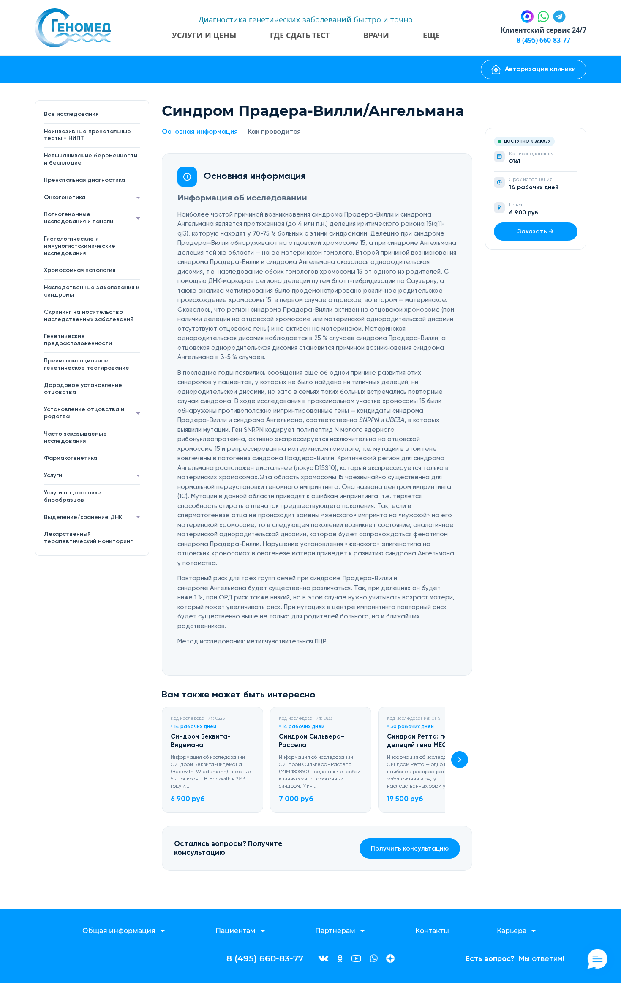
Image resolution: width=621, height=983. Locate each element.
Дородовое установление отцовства (83, 388)
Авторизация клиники (540, 69)
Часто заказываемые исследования (75, 437)
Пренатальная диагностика (84, 180)
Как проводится (274, 132)
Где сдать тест (300, 35)
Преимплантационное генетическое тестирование (86, 364)
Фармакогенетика (70, 458)
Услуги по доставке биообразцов (72, 496)
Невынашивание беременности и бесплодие (90, 159)
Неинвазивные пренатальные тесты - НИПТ (87, 135)
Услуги (53, 475)
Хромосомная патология (79, 270)
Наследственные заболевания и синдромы (91, 291)
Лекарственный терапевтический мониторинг (88, 537)
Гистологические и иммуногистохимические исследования (79, 246)
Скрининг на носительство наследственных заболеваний (88, 315)
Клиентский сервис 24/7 (543, 30)
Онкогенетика (64, 197)
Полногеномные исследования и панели (78, 218)
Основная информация (200, 132)
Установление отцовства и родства (84, 413)
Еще (431, 35)
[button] (459, 759)
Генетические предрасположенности (78, 339)
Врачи (376, 35)
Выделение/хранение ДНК (83, 517)
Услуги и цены (204, 35)
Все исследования (71, 114)
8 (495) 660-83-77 (543, 40)
